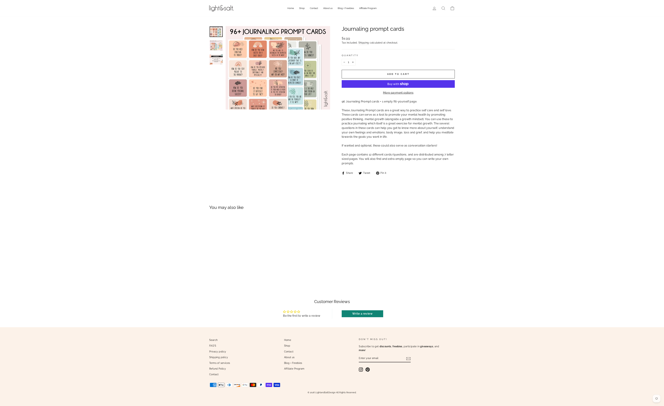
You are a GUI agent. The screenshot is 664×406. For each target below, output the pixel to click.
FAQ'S (212, 345)
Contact (314, 8)
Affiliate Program (368, 8)
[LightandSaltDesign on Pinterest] (368, 369)
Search (213, 340)
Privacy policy (217, 351)
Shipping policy (218, 357)
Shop (302, 8)
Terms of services (219, 363)
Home (290, 8)
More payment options (398, 92)
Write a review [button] (362, 313)
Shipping (363, 42)
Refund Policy (217, 368)
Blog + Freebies (346, 8)
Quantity (350, 55)
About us (328, 8)
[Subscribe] (408, 358)
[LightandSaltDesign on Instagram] (361, 369)
